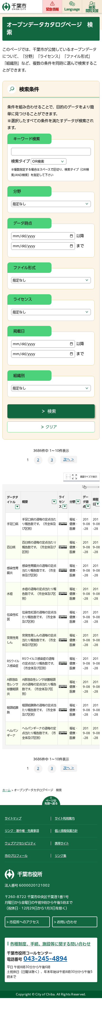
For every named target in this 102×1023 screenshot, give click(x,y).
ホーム (6, 790)
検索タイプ (20, 161)
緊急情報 (52, 9)
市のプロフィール (16, 855)
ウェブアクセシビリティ (20, 843)
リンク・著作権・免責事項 (22, 830)
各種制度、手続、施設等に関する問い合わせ (50, 944)
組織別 (19, 375)
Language (72, 9)
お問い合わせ (67, 922)
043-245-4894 (45, 958)
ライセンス (22, 299)
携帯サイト (62, 843)
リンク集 (60, 855)
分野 (17, 191)
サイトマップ (13, 818)
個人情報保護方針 (66, 830)
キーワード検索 (26, 139)
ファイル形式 (24, 268)
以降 (80, 236)
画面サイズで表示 (88, 477)
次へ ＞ (68, 459)
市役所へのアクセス (24, 922)
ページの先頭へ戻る (51, 802)
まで (80, 246)
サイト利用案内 (64, 818)
